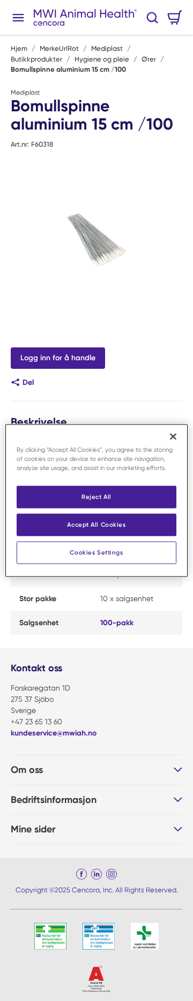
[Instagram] (111, 874)
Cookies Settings (96, 552)
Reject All (96, 496)
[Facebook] (81, 874)
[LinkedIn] (96, 874)
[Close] (173, 437)
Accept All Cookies (96, 524)
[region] (96, 501)
